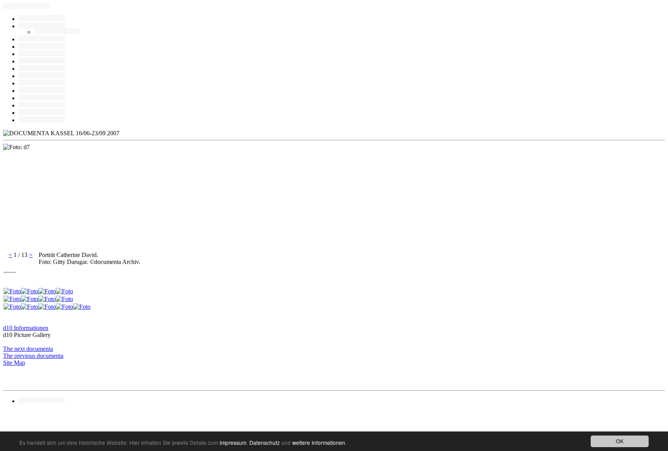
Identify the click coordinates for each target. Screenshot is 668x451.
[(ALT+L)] (42, 46)
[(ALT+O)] (42, 68)
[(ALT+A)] (42, 26)
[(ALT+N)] (42, 105)
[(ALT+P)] (42, 98)
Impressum (233, 442)
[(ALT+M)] (42, 61)
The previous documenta (33, 355)
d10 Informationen (25, 328)
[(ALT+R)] (42, 18)
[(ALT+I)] (42, 90)
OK (620, 441)
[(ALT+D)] (42, 54)
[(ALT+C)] (57, 32)
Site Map (14, 362)
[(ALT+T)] (42, 83)
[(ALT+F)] (42, 76)
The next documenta (28, 348)
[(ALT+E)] (42, 39)
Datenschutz (264, 442)
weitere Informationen (318, 442)
